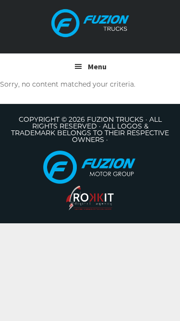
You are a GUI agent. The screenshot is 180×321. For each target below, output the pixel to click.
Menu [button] (97, 66)
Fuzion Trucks (90, 23)
